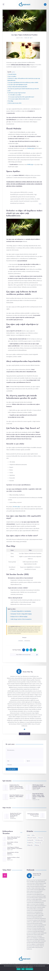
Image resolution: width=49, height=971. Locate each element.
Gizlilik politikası (29, 969)
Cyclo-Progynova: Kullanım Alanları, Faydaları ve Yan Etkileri (14, 848)
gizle (13, 72)
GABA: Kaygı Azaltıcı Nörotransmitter (21, 619)
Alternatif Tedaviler (32, 837)
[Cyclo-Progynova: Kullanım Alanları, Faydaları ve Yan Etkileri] (4, 849)
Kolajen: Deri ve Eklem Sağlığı (19, 616)
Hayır (23, 969)
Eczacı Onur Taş (28, 672)
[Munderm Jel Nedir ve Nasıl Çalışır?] (4, 859)
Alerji (33, 835)
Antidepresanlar (39, 840)
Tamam (18, 969)
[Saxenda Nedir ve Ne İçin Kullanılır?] (4, 854)
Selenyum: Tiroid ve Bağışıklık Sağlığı (21, 614)
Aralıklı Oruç (30, 842)
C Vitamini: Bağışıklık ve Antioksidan (21, 611)
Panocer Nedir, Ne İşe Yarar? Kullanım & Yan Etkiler (13, 838)
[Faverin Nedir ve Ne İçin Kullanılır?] (4, 844)
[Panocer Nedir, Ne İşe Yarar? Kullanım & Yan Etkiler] (4, 839)
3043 (29, 835)
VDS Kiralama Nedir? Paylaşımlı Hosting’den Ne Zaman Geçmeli (38, 787)
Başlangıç (37, 845)
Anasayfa (21, 640)
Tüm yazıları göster (24, 733)
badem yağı (30, 148)
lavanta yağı (16, 506)
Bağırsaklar (30, 845)
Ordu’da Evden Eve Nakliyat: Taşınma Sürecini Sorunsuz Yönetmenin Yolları (16, 787)
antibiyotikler (31, 840)
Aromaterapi (27, 640)
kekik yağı (30, 164)
